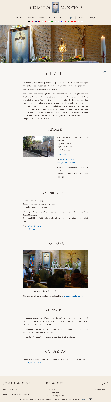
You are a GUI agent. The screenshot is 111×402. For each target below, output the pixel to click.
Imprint (6, 389)
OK (90, 399)
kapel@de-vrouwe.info (66, 162)
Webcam (31, 17)
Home (19, 17)
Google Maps (62, 154)
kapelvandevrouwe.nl (100, 389)
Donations (55, 392)
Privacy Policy (15, 389)
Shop (92, 17)
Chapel (69, 17)
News (41, 17)
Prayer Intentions (55, 389)
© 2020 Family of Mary (55, 395)
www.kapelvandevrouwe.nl (73, 296)
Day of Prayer (55, 17)
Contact (81, 17)
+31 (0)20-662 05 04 (67, 159)
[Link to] (104, 72)
